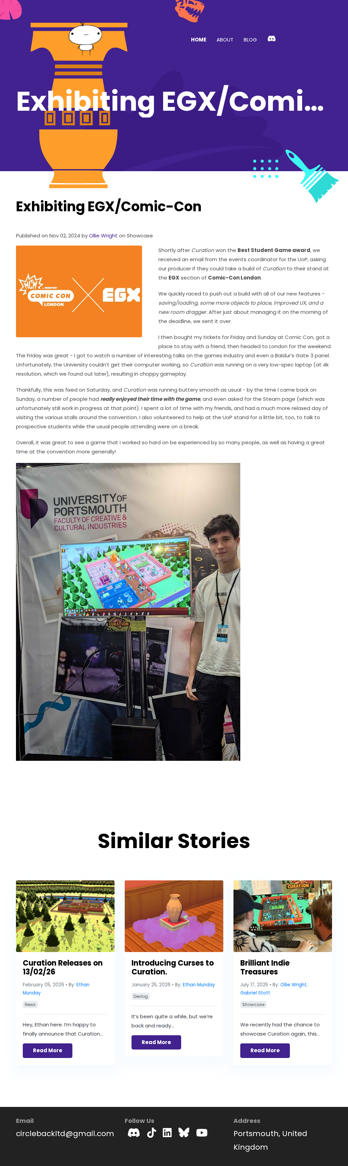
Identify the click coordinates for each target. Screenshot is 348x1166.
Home (198, 39)
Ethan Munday (199, 985)
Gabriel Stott (255, 993)
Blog (250, 39)
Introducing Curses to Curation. (173, 967)
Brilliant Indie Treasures (265, 967)
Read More (47, 1050)
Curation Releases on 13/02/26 (63, 967)
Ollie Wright (293, 985)
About (224, 39)
